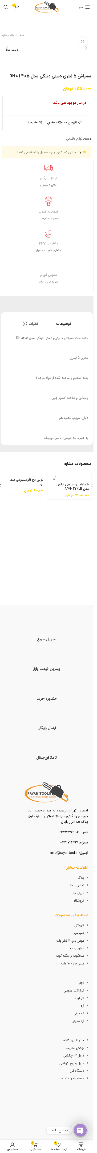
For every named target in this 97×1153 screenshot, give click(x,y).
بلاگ (80, 877)
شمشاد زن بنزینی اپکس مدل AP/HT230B (73, 487)
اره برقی (78, 1013)
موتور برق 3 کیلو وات (70, 940)
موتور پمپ (77, 948)
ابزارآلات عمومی (74, 990)
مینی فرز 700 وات (72, 963)
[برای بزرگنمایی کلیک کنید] (82, 42)
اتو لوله (79, 998)
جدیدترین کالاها (73, 1040)
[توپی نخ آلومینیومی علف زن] (24, 473)
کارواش (79, 925)
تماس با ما (77, 885)
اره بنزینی (78, 1021)
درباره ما (78, 893)
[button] (86, 48)
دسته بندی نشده (72, 1078)
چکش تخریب (75, 1048)
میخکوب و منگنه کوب (70, 955)
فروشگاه (79, 900)
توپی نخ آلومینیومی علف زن (26, 482)
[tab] (63, 323)
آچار (81, 982)
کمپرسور (79, 932)
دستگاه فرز (77, 1070)
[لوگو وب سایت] (46, 6)
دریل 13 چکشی (73, 1055)
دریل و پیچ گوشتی (71, 1063)
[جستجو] (6, 7)
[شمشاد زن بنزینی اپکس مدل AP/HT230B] (69, 475)
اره (82, 1005)
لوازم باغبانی (8, 35)
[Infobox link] (46, 632)
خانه (22, 35)
